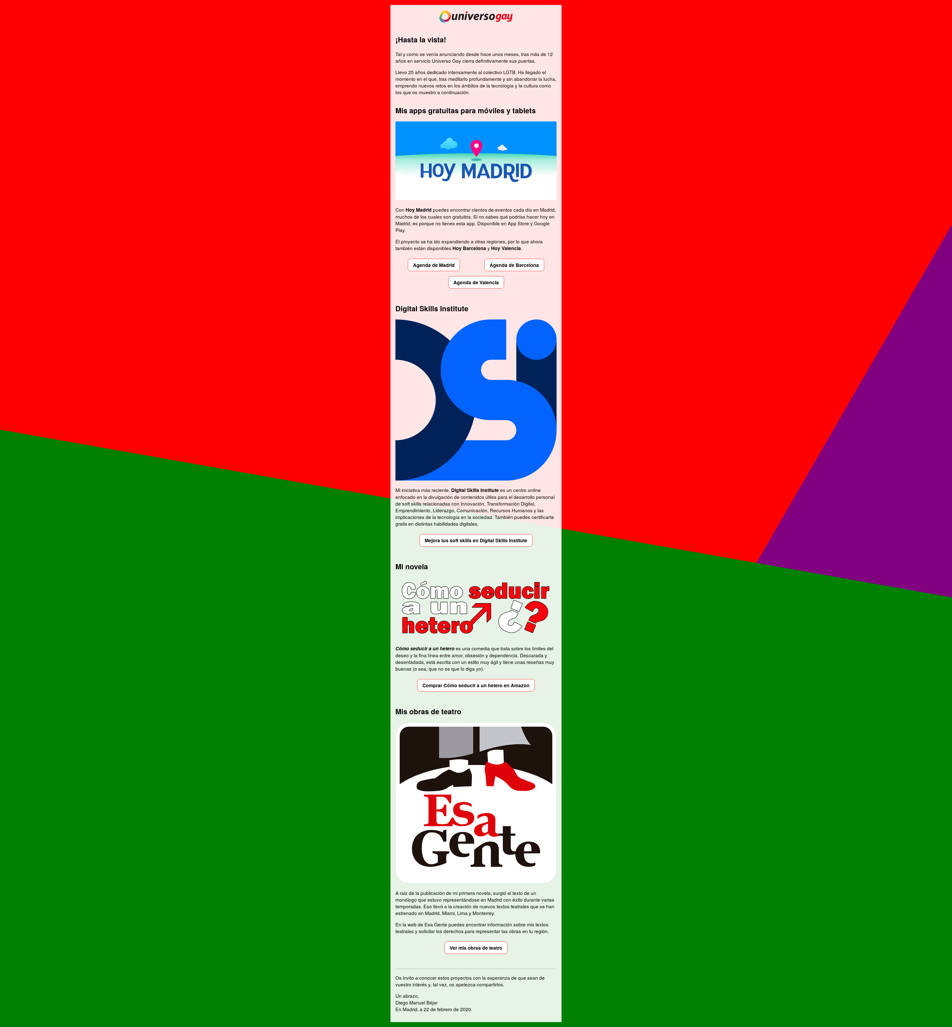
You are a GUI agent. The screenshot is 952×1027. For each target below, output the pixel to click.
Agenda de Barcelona (514, 264)
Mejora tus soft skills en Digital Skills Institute (476, 540)
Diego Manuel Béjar (416, 1002)
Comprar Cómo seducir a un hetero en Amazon (476, 685)
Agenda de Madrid (434, 264)
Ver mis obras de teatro (476, 947)
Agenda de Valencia (476, 282)
